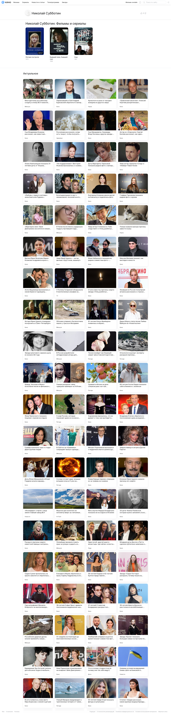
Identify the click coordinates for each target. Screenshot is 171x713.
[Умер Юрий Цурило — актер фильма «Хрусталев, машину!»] (70, 251)
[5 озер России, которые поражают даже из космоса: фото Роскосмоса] (70, 409)
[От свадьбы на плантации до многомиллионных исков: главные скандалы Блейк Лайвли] (70, 630)
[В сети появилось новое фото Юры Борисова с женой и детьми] (38, 693)
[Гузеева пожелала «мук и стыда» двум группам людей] (38, 441)
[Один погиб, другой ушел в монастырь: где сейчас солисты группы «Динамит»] (101, 535)
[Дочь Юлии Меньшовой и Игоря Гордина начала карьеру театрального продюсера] (38, 472)
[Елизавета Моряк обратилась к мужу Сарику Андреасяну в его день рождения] (70, 567)
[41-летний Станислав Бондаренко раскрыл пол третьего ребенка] (101, 598)
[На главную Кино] (7, 2)
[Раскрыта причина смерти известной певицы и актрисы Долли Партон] (38, 535)
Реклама (16, 711)
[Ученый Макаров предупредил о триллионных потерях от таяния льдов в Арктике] (70, 693)
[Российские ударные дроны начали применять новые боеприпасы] (38, 630)
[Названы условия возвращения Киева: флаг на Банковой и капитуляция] (133, 661)
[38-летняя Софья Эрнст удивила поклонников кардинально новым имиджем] (70, 598)
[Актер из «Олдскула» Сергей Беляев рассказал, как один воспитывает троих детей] (133, 125)
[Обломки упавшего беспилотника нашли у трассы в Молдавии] (70, 314)
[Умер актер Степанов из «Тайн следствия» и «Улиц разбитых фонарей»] (101, 220)
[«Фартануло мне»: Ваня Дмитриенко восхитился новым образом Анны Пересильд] (38, 220)
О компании (9, 711)
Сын (76, 57)
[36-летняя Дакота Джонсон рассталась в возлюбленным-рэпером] (133, 598)
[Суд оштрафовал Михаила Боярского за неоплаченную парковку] (38, 598)
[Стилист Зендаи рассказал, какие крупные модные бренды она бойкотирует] (133, 693)
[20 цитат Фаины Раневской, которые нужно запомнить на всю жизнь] (133, 504)
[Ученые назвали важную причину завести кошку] (133, 220)
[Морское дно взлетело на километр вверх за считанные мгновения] (70, 504)
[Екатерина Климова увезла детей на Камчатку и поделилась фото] (101, 188)
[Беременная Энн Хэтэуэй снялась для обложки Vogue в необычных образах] (38, 661)
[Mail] (3, 2)
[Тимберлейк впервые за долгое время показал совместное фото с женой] (101, 630)
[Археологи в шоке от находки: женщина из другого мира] (101, 94)
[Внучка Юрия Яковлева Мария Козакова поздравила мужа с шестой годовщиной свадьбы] (38, 251)
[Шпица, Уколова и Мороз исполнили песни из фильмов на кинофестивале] (38, 377)
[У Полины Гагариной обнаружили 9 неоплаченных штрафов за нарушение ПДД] (70, 283)
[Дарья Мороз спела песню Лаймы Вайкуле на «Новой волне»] (133, 314)
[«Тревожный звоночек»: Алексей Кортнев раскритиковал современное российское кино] (133, 94)
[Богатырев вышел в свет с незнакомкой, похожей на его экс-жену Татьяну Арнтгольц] (70, 188)
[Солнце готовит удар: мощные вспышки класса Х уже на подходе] (70, 472)
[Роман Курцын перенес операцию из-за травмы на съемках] (101, 472)
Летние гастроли (32, 57)
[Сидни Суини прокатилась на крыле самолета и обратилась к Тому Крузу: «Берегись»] (38, 567)
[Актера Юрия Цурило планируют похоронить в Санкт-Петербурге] (38, 314)
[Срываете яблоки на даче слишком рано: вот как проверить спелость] (101, 377)
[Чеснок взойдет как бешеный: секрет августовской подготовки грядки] (101, 346)
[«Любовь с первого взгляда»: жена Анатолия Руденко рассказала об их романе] (38, 188)
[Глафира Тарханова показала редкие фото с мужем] (133, 188)
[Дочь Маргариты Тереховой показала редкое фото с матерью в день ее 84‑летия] (101, 157)
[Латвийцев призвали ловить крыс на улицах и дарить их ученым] (70, 535)
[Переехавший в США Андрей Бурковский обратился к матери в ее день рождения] (70, 94)
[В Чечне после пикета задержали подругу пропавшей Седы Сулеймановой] (70, 220)
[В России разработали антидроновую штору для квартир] (70, 346)
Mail (3, 711)
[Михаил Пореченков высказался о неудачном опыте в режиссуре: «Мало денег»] (101, 441)
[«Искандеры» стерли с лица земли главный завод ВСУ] (38, 504)
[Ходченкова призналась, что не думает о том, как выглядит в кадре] (101, 409)
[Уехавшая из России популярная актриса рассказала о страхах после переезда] (133, 283)
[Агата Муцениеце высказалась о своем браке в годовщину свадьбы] (38, 283)
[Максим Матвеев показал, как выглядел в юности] (133, 251)
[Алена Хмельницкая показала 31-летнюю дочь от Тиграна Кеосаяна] (38, 157)
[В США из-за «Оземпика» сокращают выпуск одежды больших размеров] (70, 441)
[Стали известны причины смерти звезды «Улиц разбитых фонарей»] (101, 283)
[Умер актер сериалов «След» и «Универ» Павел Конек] (133, 157)
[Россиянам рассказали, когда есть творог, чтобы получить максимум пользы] (70, 125)
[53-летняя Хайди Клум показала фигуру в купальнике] (101, 693)
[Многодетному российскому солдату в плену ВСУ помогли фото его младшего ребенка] (38, 94)
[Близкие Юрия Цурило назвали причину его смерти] (133, 472)
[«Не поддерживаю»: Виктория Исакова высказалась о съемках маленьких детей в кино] (70, 157)
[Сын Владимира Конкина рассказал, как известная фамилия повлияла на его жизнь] (38, 125)
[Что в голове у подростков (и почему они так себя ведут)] (101, 661)
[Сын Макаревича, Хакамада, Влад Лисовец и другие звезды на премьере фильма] (101, 125)
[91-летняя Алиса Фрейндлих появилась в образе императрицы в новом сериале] (101, 314)
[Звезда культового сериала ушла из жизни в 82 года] (38, 346)
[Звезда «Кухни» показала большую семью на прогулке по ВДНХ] (133, 630)
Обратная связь (162, 711)
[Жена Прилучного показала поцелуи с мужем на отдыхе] (38, 409)
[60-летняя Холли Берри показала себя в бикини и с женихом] (133, 377)
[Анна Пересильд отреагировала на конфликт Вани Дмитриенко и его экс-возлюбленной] (70, 661)
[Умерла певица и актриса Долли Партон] (133, 441)
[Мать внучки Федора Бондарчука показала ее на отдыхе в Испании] (101, 504)
